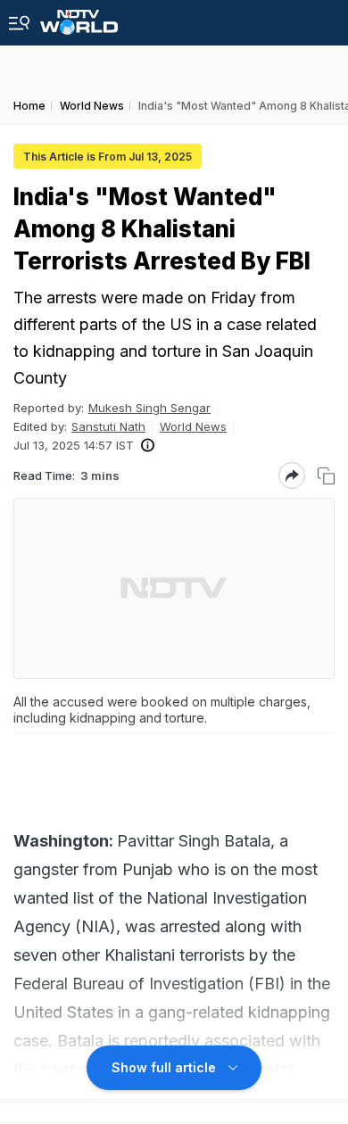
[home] (79, 17)
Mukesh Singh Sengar (149, 408)
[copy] (326, 475)
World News (193, 426)
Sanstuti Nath (108, 426)
